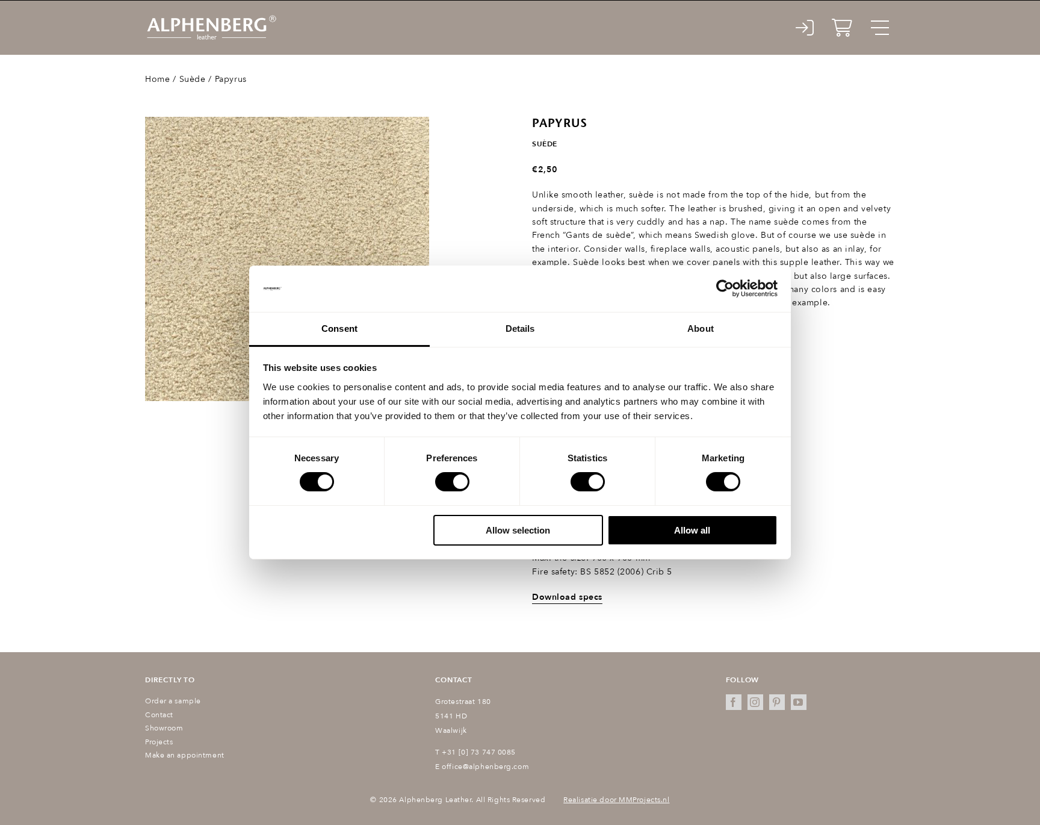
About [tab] (700, 328)
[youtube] (798, 702)
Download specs (567, 597)
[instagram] (755, 702)
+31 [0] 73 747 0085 (479, 752)
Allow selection (518, 530)
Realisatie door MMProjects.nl (616, 800)
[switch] (452, 481)
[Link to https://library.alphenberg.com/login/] (805, 28)
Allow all (692, 530)
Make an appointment (184, 755)
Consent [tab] (339, 328)
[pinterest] (777, 702)
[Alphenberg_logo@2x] (211, 17)
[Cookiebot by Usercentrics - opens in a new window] (725, 288)
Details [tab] (520, 328)
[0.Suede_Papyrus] (287, 259)
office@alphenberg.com (485, 766)
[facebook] (733, 702)
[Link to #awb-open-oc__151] (880, 27)
